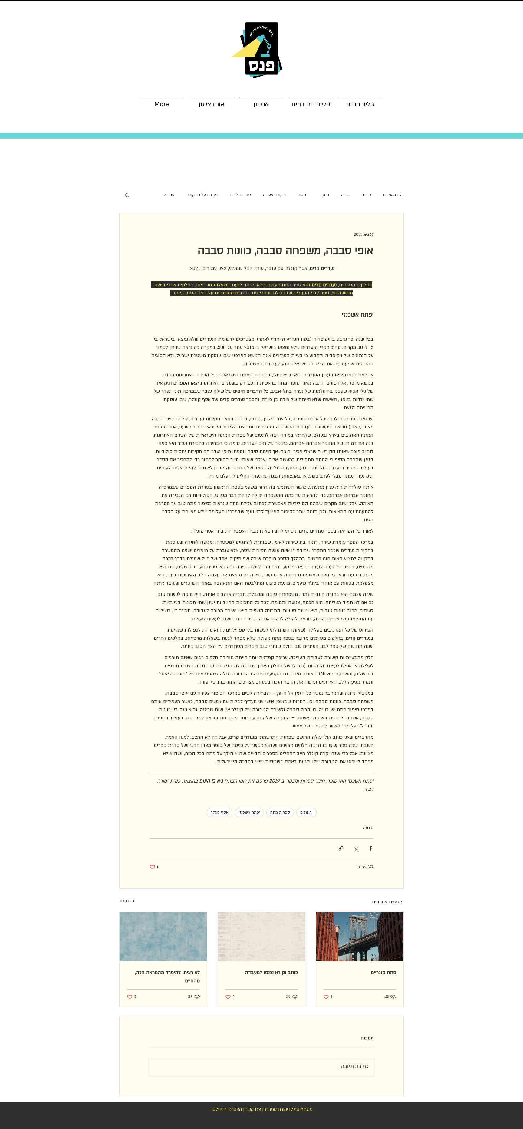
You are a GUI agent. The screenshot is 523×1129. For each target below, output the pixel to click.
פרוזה (366, 195)
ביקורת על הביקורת (202, 195)
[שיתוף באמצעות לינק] (341, 848)
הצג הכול (126, 900)
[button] (127, 194)
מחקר (324, 195)
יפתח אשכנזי (249, 812)
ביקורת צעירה (274, 195)
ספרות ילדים (240, 195)
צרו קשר (253, 1109)
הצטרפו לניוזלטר (226, 1109)
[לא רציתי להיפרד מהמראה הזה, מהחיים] (163, 936)
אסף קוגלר (220, 812)
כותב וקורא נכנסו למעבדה (271, 972)
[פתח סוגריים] (359, 936)
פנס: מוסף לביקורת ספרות (289, 1109)
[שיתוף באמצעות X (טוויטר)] (356, 848)
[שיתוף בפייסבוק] (370, 848)
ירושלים (306, 812)
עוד (171, 195)
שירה (345, 195)
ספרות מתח (280, 812)
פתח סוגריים (383, 972)
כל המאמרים (393, 195)
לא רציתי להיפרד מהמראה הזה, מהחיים (167, 976)
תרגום (303, 195)
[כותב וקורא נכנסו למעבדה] (261, 936)
